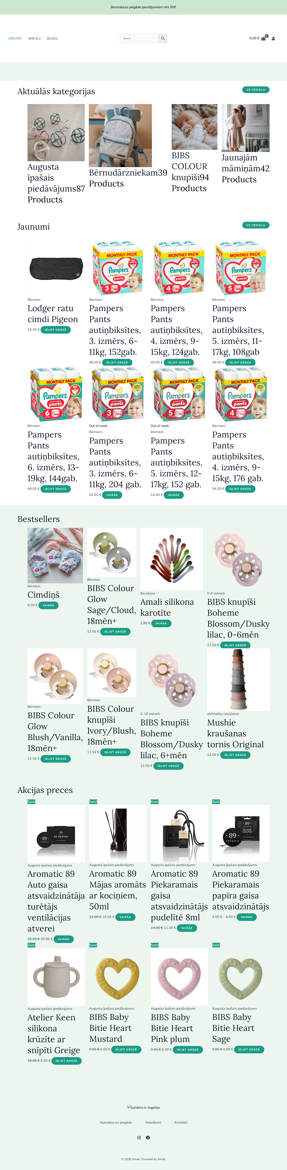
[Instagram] (139, 1138)
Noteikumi (153, 1122)
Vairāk (112, 495)
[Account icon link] (273, 38)
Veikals (34, 38)
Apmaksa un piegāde (116, 1122)
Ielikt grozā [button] (56, 329)
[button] (256, 89)
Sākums (15, 38)
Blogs (52, 38)
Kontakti (181, 1122)
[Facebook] (148, 1138)
